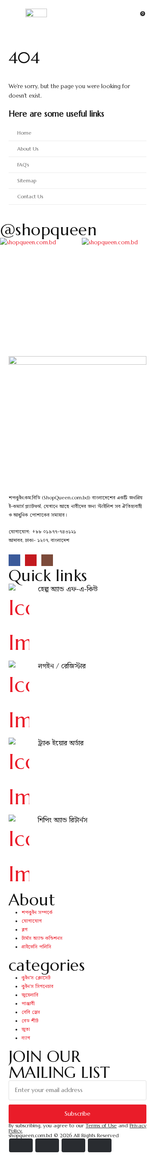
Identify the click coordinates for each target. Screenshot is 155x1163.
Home (24, 133)
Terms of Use (101, 1126)
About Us (27, 149)
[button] (123, 19)
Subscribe (77, 1113)
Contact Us (30, 197)
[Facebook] (14, 560)
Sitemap (26, 181)
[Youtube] (31, 560)
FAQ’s (23, 165)
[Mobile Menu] (15, 19)
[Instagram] (47, 560)
